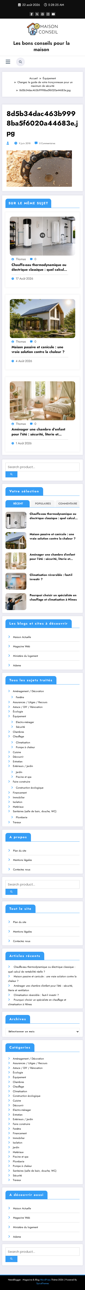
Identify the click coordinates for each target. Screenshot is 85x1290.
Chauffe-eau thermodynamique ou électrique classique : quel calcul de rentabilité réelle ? (39, 267)
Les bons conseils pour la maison (41, 46)
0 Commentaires (47, 143)
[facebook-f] (32, 14)
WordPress (45, 1279)
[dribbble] (42, 14)
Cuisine (17, 752)
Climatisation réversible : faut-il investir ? (51, 577)
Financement (20, 793)
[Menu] (8, 61)
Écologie (18, 711)
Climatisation (23, 742)
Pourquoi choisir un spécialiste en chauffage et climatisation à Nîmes (53, 597)
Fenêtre (20, 697)
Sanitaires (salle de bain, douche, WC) (34, 811)
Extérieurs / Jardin (23, 766)
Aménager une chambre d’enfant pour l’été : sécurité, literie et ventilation (38, 432)
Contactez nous (21, 869)
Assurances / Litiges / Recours (30, 702)
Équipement (19, 716)
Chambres (18, 732)
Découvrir (18, 757)
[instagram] (48, 14)
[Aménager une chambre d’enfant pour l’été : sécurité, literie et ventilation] (42, 401)
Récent (18, 504)
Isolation (17, 802)
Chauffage (18, 736)
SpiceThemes (42, 1283)
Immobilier (19, 797)
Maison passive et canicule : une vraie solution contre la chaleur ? (38, 349)
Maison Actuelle (22, 637)
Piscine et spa (23, 777)
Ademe (17, 665)
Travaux (17, 822)
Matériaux (18, 807)
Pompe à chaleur (25, 747)
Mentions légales (22, 860)
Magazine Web (21, 646)
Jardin (19, 772)
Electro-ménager (25, 722)
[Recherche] (20, 62)
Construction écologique (29, 788)
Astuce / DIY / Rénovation (27, 707)
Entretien (17, 761)
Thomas (21, 259)
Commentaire (67, 504)
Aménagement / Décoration (28, 691)
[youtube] (53, 14)
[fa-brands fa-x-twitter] (37, 14)
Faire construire (21, 782)
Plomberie (21, 817)
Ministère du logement (25, 656)
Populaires (43, 504)
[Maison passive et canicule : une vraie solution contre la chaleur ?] (42, 318)
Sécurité (20, 727)
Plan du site (19, 851)
